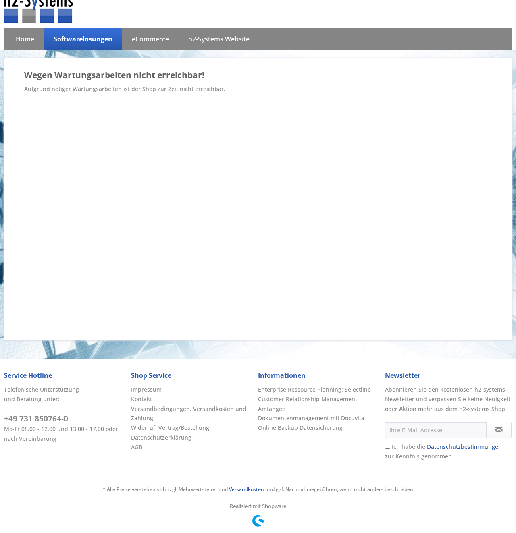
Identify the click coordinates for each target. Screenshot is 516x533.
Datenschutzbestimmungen (464, 446)
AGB (136, 447)
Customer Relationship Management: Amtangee (308, 404)
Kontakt (141, 399)
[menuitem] (25, 39)
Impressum (146, 389)
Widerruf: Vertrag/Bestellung (170, 427)
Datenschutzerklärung (161, 437)
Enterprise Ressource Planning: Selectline (314, 389)
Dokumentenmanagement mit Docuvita (311, 418)
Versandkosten (246, 489)
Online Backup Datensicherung (300, 427)
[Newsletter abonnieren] (499, 430)
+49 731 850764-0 (36, 418)
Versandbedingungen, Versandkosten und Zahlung (188, 413)
